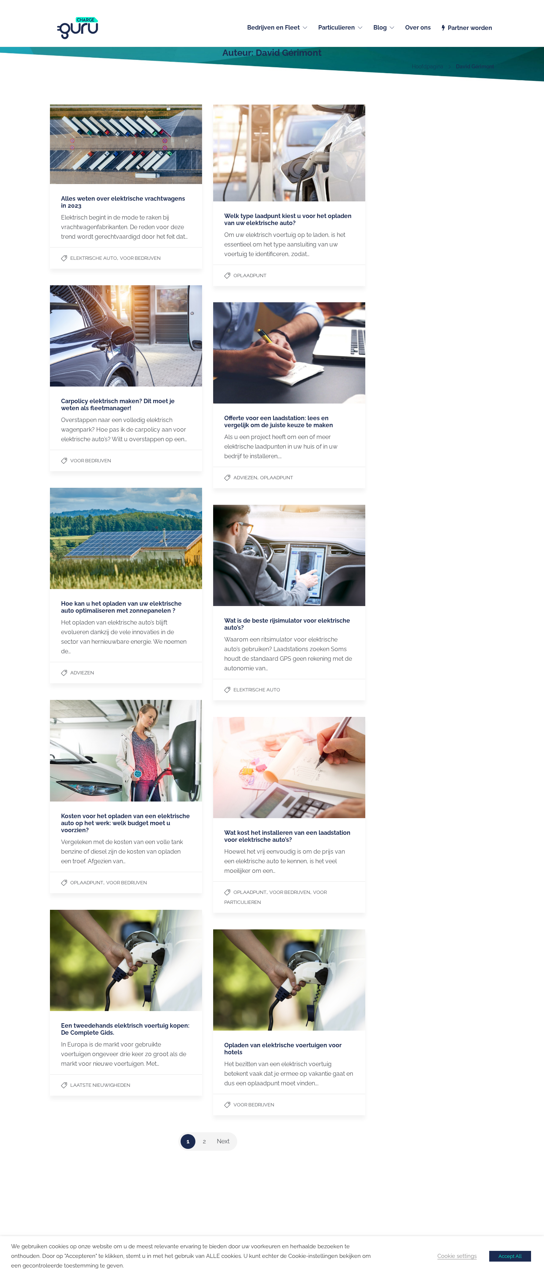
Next (223, 1141)
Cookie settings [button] (457, 1256)
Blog (380, 27)
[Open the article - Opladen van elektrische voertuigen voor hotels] (289, 980)
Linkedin (397, 1201)
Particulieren (336, 27)
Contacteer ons (68, 1201)
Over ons (418, 27)
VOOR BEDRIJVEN (140, 258)
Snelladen (287, 1211)
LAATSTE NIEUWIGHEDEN (100, 1085)
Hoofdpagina (427, 66)
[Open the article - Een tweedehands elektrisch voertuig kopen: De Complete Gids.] (126, 960)
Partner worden (470, 27)
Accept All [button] (510, 1256)
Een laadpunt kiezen (299, 1201)
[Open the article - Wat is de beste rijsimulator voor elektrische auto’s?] (289, 555)
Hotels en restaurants (188, 1221)
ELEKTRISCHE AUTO (93, 258)
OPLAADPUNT (250, 275)
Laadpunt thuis (180, 1201)
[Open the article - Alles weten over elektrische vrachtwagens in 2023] (126, 144)
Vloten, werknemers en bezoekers (203, 1211)
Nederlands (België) (472, 4)
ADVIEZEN (245, 477)
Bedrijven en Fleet (273, 27)
